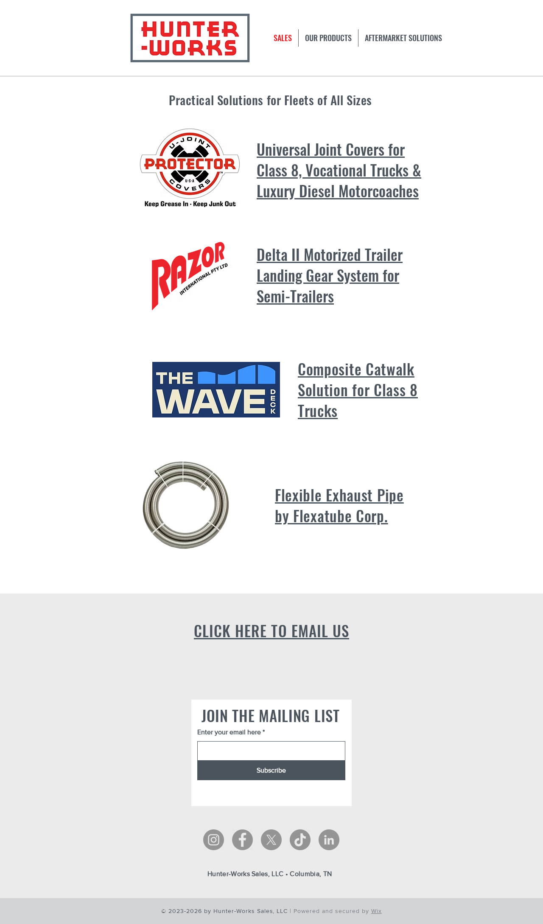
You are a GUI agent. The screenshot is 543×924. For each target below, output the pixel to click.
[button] (403, 38)
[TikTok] (300, 839)
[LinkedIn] (329, 839)
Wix (376, 910)
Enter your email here (229, 732)
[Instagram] (213, 839)
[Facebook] (242, 839)
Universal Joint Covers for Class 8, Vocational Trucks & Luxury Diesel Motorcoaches (339, 170)
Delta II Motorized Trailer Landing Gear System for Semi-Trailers (330, 275)
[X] (271, 839)
